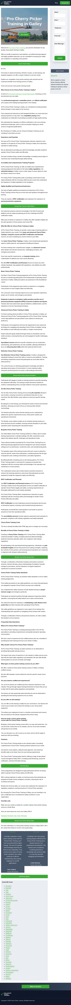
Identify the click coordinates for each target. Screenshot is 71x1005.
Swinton (8, 927)
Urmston (8, 908)
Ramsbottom (9, 972)
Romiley (8, 902)
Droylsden (9, 912)
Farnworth (9, 945)
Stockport (4, 816)
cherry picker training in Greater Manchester (21, 94)
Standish (8, 978)
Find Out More (24, 766)
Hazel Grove (9, 896)
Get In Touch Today (24, 63)
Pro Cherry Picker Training (17, 47)
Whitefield (9, 931)
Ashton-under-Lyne (11, 925)
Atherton (8, 952)
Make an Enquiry (35, 986)
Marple (8, 910)
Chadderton (9, 935)
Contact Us (65, 3)
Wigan (8, 976)
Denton (8, 906)
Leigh (7, 950)
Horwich (8, 974)
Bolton (8, 960)
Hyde (7, 917)
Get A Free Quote (24, 876)
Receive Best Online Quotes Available (24, 375)
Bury (7, 958)
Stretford (8, 894)
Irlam (7, 919)
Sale (15, 816)
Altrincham (9, 898)
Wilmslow (24, 816)
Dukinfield (9, 923)
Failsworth (9, 921)
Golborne (8, 964)
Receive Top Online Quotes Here (24, 557)
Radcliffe (8, 941)
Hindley (8, 968)
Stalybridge (9, 929)
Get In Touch (60, 71)
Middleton (9, 933)
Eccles (8, 915)
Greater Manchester (12, 900)
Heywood (8, 954)
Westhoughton (10, 966)
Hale (18, 816)
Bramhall (10, 816)
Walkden (8, 937)
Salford (8, 904)
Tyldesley (8, 943)
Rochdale (9, 962)
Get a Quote (24, 34)
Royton (8, 947)
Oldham (8, 939)
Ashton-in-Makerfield (12, 970)
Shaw (7, 956)
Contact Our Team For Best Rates (24, 206)
